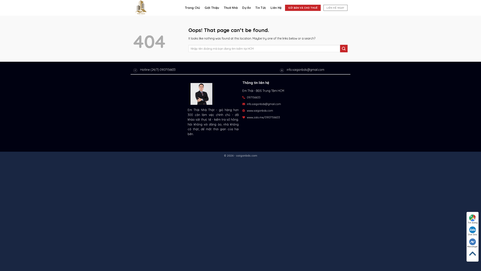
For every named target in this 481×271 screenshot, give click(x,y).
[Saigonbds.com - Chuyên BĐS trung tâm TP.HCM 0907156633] (152, 8)
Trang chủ (192, 8)
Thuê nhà (231, 8)
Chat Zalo (472, 234)
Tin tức (260, 8)
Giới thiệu (212, 8)
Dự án (246, 8)
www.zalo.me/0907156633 (263, 117)
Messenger (472, 246)
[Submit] (344, 48)
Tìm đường (473, 223)
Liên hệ (276, 8)
